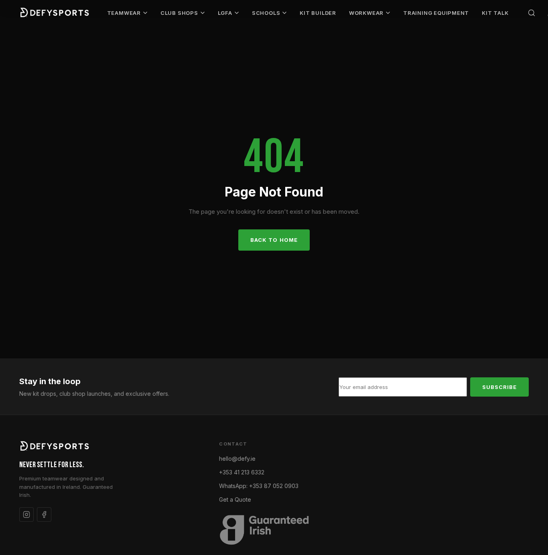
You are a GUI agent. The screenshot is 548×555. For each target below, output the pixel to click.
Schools (266, 13)
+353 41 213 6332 (241, 472)
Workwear (366, 13)
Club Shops (179, 13)
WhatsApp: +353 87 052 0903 (258, 485)
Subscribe (499, 387)
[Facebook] (44, 514)
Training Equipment (436, 13)
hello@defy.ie (237, 458)
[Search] (532, 13)
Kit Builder (318, 13)
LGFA (225, 13)
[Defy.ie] (55, 12)
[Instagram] (26, 514)
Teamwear (124, 13)
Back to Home (273, 240)
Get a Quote (235, 499)
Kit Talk (495, 13)
